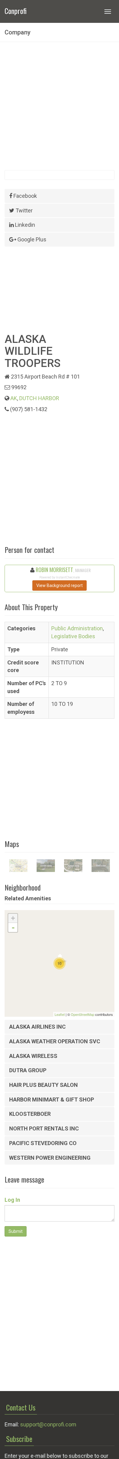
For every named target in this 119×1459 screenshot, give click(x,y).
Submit (16, 1231)
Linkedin (24, 225)
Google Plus (31, 239)
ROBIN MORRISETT (54, 570)
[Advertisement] (59, 106)
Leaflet (60, 1014)
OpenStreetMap (82, 1014)
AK (13, 398)
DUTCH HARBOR (39, 398)
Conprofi (16, 10)
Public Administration (77, 628)
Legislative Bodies (73, 636)
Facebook (24, 196)
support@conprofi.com (48, 1424)
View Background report (59, 585)
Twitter (23, 210)
